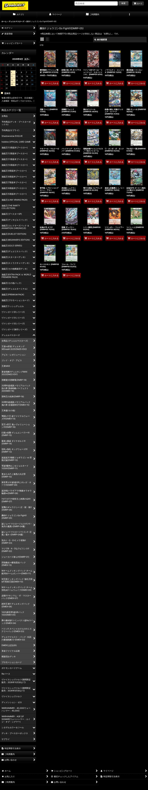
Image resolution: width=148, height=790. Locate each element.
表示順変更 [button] (102, 39)
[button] (129, 15)
